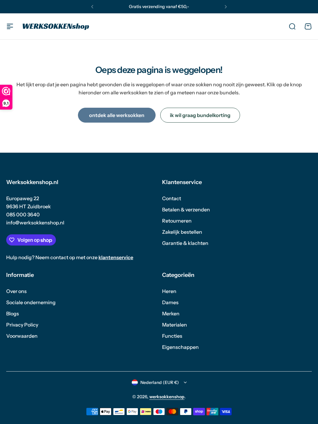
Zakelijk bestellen (182, 232)
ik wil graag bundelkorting (200, 115)
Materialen (174, 325)
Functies (172, 336)
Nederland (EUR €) (159, 382)
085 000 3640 (23, 214)
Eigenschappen (180, 347)
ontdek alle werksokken (116, 115)
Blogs (12, 313)
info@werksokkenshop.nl (35, 222)
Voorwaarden (22, 336)
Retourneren (177, 221)
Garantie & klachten (185, 243)
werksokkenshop (166, 396)
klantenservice (115, 257)
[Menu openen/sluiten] (10, 26)
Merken (170, 313)
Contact (171, 198)
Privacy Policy (22, 325)
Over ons (16, 291)
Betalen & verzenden (186, 209)
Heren (169, 291)
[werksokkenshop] (56, 26)
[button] (92, 6)
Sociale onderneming (31, 302)
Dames (170, 302)
